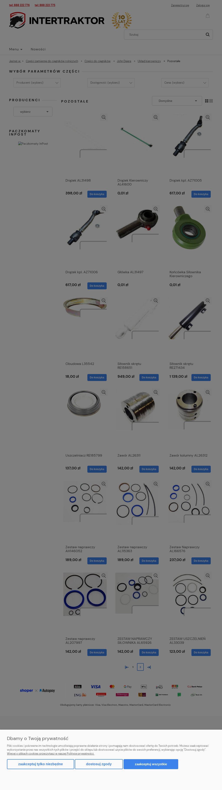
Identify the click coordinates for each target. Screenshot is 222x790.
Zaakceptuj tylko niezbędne (40, 764)
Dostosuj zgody (99, 764)
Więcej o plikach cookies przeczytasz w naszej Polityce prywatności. (50, 753)
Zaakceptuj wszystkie (151, 764)
